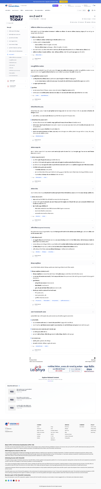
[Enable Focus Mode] (95, 16)
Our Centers (82, 426)
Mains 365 (53, 438)
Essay (52, 426)
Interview (39, 434)
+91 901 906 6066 (78, 6)
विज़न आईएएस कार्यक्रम (39, 10)
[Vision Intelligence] (88, 10)
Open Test (67, 430)
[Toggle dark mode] (61, 5)
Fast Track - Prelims (54, 432)
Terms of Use (93, 426)
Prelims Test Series (40, 432)
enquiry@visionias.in (9, 431)
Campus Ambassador (69, 436)
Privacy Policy (93, 428)
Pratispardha (67, 438)
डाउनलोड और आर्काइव (29, 10)
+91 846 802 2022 (71, 6)
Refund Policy (93, 430)
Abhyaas (66, 428)
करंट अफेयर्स (7, 10)
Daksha (38, 438)
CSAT (52, 428)
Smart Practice (15, 10)
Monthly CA (53, 439)
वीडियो (22, 10)
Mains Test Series (40, 430)
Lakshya (38, 436)
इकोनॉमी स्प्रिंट (47, 10)
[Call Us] (66, 6)
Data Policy (93, 432)
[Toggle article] (93, 27)
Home (38, 426)
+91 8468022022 (8, 428)
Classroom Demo (68, 434)
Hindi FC (52, 434)
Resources (67, 426)
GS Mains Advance (54, 430)
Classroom (39, 428)
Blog (66, 432)
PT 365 (52, 436)
